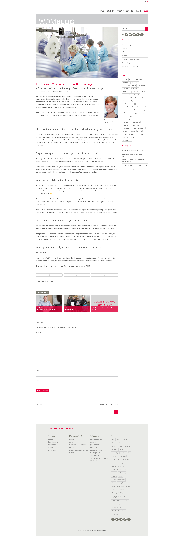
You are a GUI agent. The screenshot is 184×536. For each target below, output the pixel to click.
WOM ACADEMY (141, 134)
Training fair (135, 125)
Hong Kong (136, 91)
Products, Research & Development (132, 59)
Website (38, 380)
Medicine (125, 55)
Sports (141, 113)
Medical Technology (129, 101)
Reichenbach (52, 445)
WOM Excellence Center (130, 137)
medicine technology (129, 104)
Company (110, 11)
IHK (143, 91)
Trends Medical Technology (130, 66)
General (124, 48)
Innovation (126, 95)
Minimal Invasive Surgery (130, 107)
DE (144, 1)
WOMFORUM (127, 140)
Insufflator (135, 95)
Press (143, 110)
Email (38, 370)
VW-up (131, 134)
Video (139, 131)
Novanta (143, 107)
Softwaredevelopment (130, 113)
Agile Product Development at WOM (132, 150)
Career (138, 11)
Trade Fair (126, 122)
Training (126, 125)
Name (38, 361)
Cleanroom (40, 281)
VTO (125, 134)
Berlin (132, 79)
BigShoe (139, 79)
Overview (39, 404)
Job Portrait (56, 91)
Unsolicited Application (77, 445)
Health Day (126, 91)
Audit (125, 79)
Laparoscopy (127, 97)
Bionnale (126, 82)
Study (135, 116)
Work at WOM (64, 91)
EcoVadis (126, 88)
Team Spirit (127, 119)
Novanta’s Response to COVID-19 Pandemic (134, 165)
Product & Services (125, 11)
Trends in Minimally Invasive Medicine (134, 128)
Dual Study (141, 85)
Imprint (72, 447)
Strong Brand (127, 116)
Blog (146, 11)
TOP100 (136, 119)
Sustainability (126, 63)
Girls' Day (134, 88)
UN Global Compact (129, 131)
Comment (39, 332)
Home (101, 11)
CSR (134, 85)
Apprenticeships (127, 45)
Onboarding (127, 110)
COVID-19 (126, 85)
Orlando (136, 110)
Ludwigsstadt (49, 281)
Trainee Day (136, 122)
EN (147, 1)
